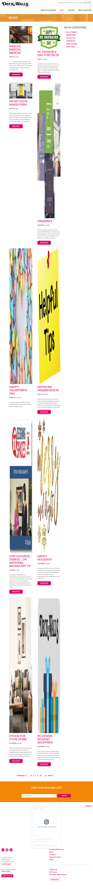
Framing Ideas (71, 35)
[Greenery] (48, 150)
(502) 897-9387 (6, 864)
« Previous (20, 775)
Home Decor (70, 41)
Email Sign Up (63, 2)
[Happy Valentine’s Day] (20, 316)
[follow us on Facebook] (3, 849)
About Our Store (84, 10)
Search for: (90, 6)
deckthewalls (38, 845)
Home (51, 859)
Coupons (71, 10)
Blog (62, 10)
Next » (50, 775)
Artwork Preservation (48, 388)
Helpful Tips (70, 38)
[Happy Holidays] (48, 485)
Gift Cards (79, 2)
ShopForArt (87, 2)
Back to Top (7, 876)
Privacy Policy (6, 871)
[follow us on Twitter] (11, 849)
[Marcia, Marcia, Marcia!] (20, 34)
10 (41, 775)
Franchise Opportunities (57, 874)
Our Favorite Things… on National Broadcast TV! (20, 561)
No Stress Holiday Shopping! (45, 739)
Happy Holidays (44, 558)
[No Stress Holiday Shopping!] (48, 665)
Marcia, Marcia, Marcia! (15, 50)
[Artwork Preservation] (48, 316)
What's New (70, 47)
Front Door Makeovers (18, 103)
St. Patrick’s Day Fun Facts (48, 53)
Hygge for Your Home (18, 737)
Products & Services (48, 10)
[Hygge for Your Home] (20, 665)
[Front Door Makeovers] (20, 90)
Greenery (45, 221)
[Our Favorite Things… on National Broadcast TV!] (20, 485)
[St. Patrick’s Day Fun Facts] (48, 37)
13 (46, 775)
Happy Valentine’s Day (18, 390)
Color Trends (71, 32)
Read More (16, 74)
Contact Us (71, 2)
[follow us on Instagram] (7, 849)
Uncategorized (71, 44)
